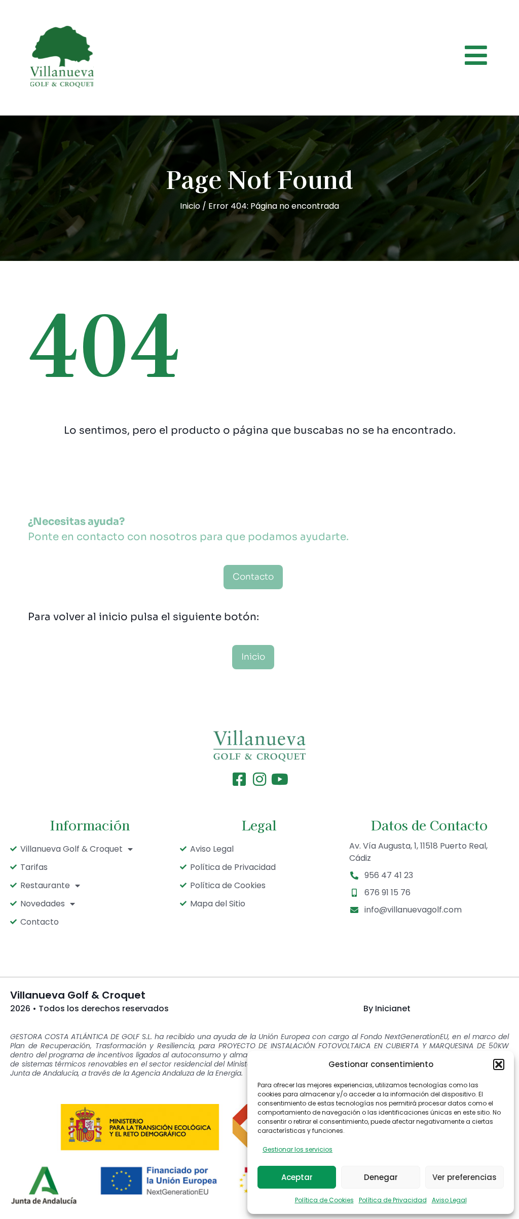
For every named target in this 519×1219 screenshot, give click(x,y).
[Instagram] (259, 779)
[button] (499, 1064)
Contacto (39, 922)
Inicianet (393, 1008)
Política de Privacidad (393, 1200)
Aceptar (297, 1177)
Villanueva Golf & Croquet (71, 849)
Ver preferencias (464, 1177)
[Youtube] (279, 779)
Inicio (190, 206)
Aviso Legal (449, 1200)
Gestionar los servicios (297, 1149)
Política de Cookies (324, 1200)
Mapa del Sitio (217, 903)
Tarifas (34, 867)
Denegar (381, 1177)
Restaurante (45, 885)
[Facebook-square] (239, 779)
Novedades (42, 903)
